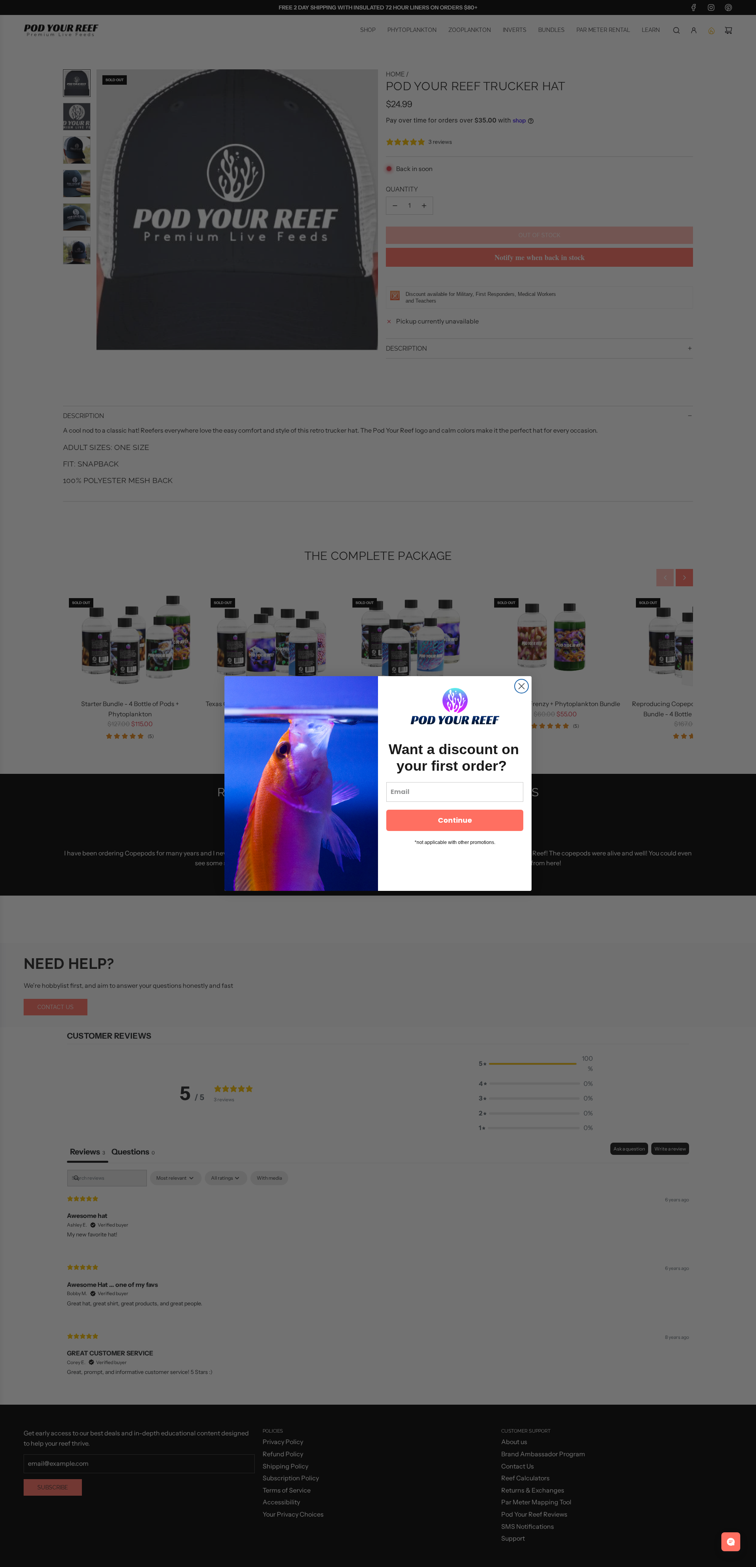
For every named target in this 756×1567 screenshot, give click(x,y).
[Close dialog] (521, 686)
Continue (455, 820)
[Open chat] (730, 1541)
